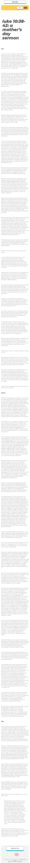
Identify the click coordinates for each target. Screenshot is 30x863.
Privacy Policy (19, 861)
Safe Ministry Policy (12, 861)
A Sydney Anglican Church (20, 860)
